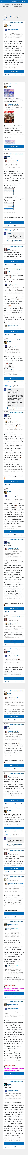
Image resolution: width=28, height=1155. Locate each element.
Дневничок (7, 987)
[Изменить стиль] (22, 1)
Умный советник (12, 924)
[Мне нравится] (6, 74)
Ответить (20, 240)
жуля (8, 249)
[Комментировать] (15, 74)
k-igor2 (9, 156)
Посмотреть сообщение (17, 29)
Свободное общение (16, 4)
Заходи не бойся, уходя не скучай (12, 6)
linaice (9, 879)
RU (24, 1)
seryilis (9, 25)
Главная (6, 4)
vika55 (9, 1084)
